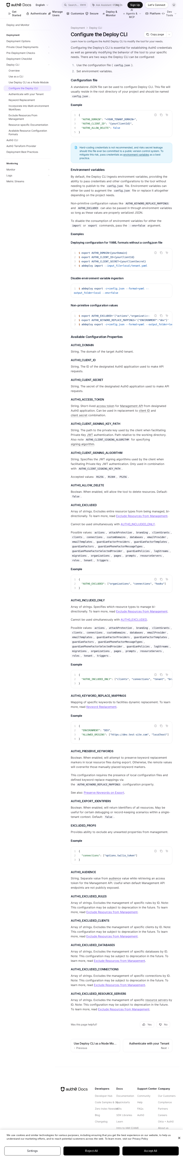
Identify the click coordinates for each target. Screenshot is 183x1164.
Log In (118, 4)
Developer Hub (103, 1095)
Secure (94, 13)
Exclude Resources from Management (141, 516)
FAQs (140, 1108)
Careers (162, 1115)
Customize (77, 13)
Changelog (101, 1121)
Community (143, 1095)
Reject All (91, 1150)
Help (140, 1102)
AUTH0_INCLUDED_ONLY (138, 524)
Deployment (78, 27)
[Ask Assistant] (167, 115)
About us (163, 1127)
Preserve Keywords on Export (104, 792)
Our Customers (166, 1095)
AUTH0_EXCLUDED (134, 619)
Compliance (165, 1102)
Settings (32, 1150)
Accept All (150, 1150)
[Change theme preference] (174, 5)
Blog (97, 1115)
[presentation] (121, 259)
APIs (119, 1108)
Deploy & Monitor (111, 13)
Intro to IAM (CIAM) (127, 1127)
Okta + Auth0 (166, 1121)
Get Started (16, 13)
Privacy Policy (140, 1138)
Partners (163, 1108)
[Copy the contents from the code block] (161, 115)
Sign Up (135, 4)
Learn (119, 1121)
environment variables (136, 154)
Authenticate (38, 13)
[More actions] (169, 34)
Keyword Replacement (101, 707)
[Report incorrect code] (155, 115)
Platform (155, 13)
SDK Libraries (124, 1115)
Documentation (125, 1095)
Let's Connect (156, 4)
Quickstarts (123, 1102)
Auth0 (140, 1115)
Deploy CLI (95, 27)
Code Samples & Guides (108, 1102)
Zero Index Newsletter (108, 1108)
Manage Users (57, 13)
